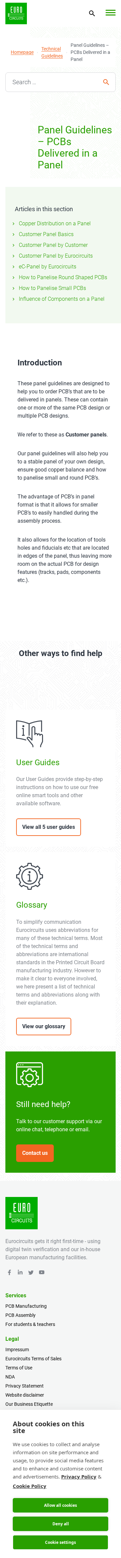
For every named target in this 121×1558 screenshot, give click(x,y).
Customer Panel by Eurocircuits (56, 256)
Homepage (22, 52)
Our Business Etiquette (29, 1404)
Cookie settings (60, 1542)
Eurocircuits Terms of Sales (33, 1358)
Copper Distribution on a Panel (55, 223)
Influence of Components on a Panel (62, 299)
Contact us (35, 1153)
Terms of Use (18, 1367)
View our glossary (43, 1026)
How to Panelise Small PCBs (52, 288)
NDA (10, 1377)
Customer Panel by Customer (53, 245)
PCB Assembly (20, 1315)
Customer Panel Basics (46, 234)
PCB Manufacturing (26, 1306)
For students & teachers (30, 1324)
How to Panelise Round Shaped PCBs (63, 277)
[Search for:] (60, 82)
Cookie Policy (29, 1486)
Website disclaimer (24, 1395)
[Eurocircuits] (16, 13)
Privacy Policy (78, 1476)
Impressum (17, 1349)
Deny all (60, 1524)
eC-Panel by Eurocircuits (47, 266)
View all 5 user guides (48, 827)
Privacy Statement (24, 1386)
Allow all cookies (60, 1505)
